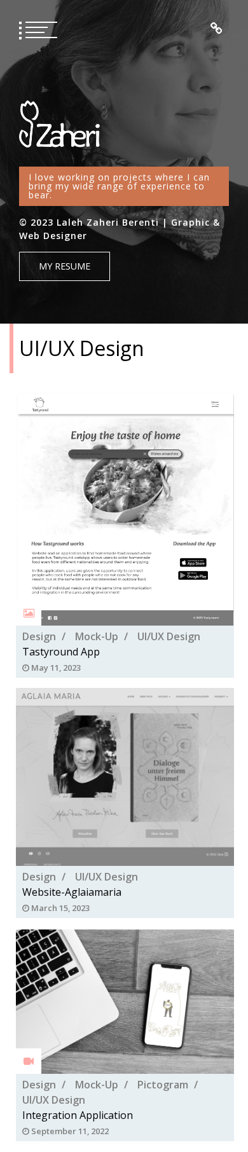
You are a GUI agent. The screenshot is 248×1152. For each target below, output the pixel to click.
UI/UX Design (168, 636)
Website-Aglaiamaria (71, 893)
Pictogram (162, 1085)
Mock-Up (96, 636)
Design (39, 636)
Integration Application (77, 1115)
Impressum (216, 28)
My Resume (64, 266)
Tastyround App (61, 651)
